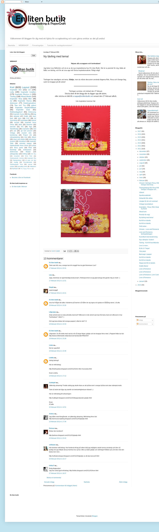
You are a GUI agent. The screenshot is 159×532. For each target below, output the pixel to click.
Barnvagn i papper (145, 254)
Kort (12, 87)
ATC (22, 127)
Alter (30, 99)
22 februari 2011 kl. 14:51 (57, 407)
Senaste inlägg (49, 482)
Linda (51, 345)
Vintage (12, 133)
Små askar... (143, 226)
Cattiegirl (52, 382)
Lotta (12, 92)
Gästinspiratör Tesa (16, 164)
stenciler (13, 127)
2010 (139, 285)
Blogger (94, 516)
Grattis (26, 116)
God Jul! (140, 99)
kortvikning (13, 135)
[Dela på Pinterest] (78, 251)
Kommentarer (143, 324)
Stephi (51, 287)
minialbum (22, 141)
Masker (28, 152)
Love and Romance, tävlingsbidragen (146, 233)
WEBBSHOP (23, 45)
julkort (33, 105)
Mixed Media (26, 96)
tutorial (33, 120)
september (143, 160)
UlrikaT (51, 465)
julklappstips (14, 154)
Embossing (32, 112)
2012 (139, 146)
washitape (24, 120)
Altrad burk (142, 212)
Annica (51, 414)
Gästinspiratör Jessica (17, 158)
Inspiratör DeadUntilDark (25, 108)
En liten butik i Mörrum (19, 187)
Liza (50, 275)
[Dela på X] (73, 251)
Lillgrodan (52, 312)
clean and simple (19, 139)
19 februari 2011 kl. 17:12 (57, 376)
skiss (19, 118)
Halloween (33, 166)
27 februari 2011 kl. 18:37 (57, 473)
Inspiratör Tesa (16, 99)
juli (140, 166)
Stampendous (17, 160)
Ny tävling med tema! (146, 217)
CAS (27, 118)
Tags (30, 127)
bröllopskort (27, 150)
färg (29, 114)
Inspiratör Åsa (31, 158)
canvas (30, 164)
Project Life (27, 135)
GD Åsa (33, 154)
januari (141, 281)
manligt (16, 162)
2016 (139, 134)
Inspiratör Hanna (25, 101)
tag (35, 114)
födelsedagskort (16, 112)
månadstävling (15, 137)
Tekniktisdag (14, 129)
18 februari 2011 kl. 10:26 (57, 305)
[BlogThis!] (71, 251)
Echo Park (28, 156)
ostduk (12, 166)
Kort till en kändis (145, 220)
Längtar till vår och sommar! (148, 201)
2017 (139, 131)
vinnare (16, 122)
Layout (25, 87)
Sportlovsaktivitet (145, 195)
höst (25, 137)
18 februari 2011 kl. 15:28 (57, 338)
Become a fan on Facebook (21, 177)
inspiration (25, 129)
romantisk (17, 156)
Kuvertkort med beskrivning (148, 237)
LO (29, 90)
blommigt (13, 150)
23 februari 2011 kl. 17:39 (57, 421)
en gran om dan (30, 160)
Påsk (30, 148)
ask (15, 131)
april (141, 175)
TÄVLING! (142, 251)
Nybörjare (15, 168)
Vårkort (141, 192)
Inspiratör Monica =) (23, 94)
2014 (139, 140)
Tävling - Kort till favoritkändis (149, 243)
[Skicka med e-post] (68, 251)
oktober (142, 157)
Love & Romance (145, 269)
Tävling (13, 96)
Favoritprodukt (27, 162)
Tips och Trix (20, 105)
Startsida (11, 45)
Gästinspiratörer (29, 103)
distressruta (14, 152)
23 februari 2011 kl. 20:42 (57, 438)
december (143, 151)
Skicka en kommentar (54, 478)
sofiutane (52, 445)
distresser (14, 103)
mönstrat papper (25, 143)
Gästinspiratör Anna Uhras (19, 145)
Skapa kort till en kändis (147, 263)
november (143, 154)
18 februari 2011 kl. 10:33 (57, 324)
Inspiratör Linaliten (28, 92)
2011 (139, 149)
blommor (29, 124)
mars (141, 177)
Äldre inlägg (123, 482)
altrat (20, 124)
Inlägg (140, 320)
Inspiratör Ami (15, 90)
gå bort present (26, 131)
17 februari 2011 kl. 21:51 (57, 281)
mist (34, 129)
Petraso (52, 428)
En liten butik (54, 263)
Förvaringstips (37, 45)
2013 (139, 143)
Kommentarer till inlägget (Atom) (66, 486)
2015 (139, 137)
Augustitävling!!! (152, 110)
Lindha (51, 358)
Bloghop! (142, 71)
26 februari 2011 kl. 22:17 (57, 459)
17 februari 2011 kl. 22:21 (57, 293)
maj (140, 172)
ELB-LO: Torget (144, 248)
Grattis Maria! (143, 266)
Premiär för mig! (144, 215)
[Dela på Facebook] (75, 251)
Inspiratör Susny (18, 114)
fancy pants (18, 148)
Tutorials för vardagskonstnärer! (59, 45)
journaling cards (22, 166)
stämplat (16, 116)
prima (34, 145)
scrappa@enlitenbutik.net (82, 96)
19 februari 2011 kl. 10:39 (57, 351)
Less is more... (144, 245)
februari (142, 180)
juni (140, 169)
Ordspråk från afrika (145, 198)
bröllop (24, 154)
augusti (142, 163)
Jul (11, 101)
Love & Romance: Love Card (149, 275)
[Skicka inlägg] (64, 251)
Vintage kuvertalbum (146, 204)
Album (34, 137)
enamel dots (26, 133)
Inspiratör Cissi (23, 110)
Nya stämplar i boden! (146, 240)
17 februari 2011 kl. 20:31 (57, 268)
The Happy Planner (26, 168)
